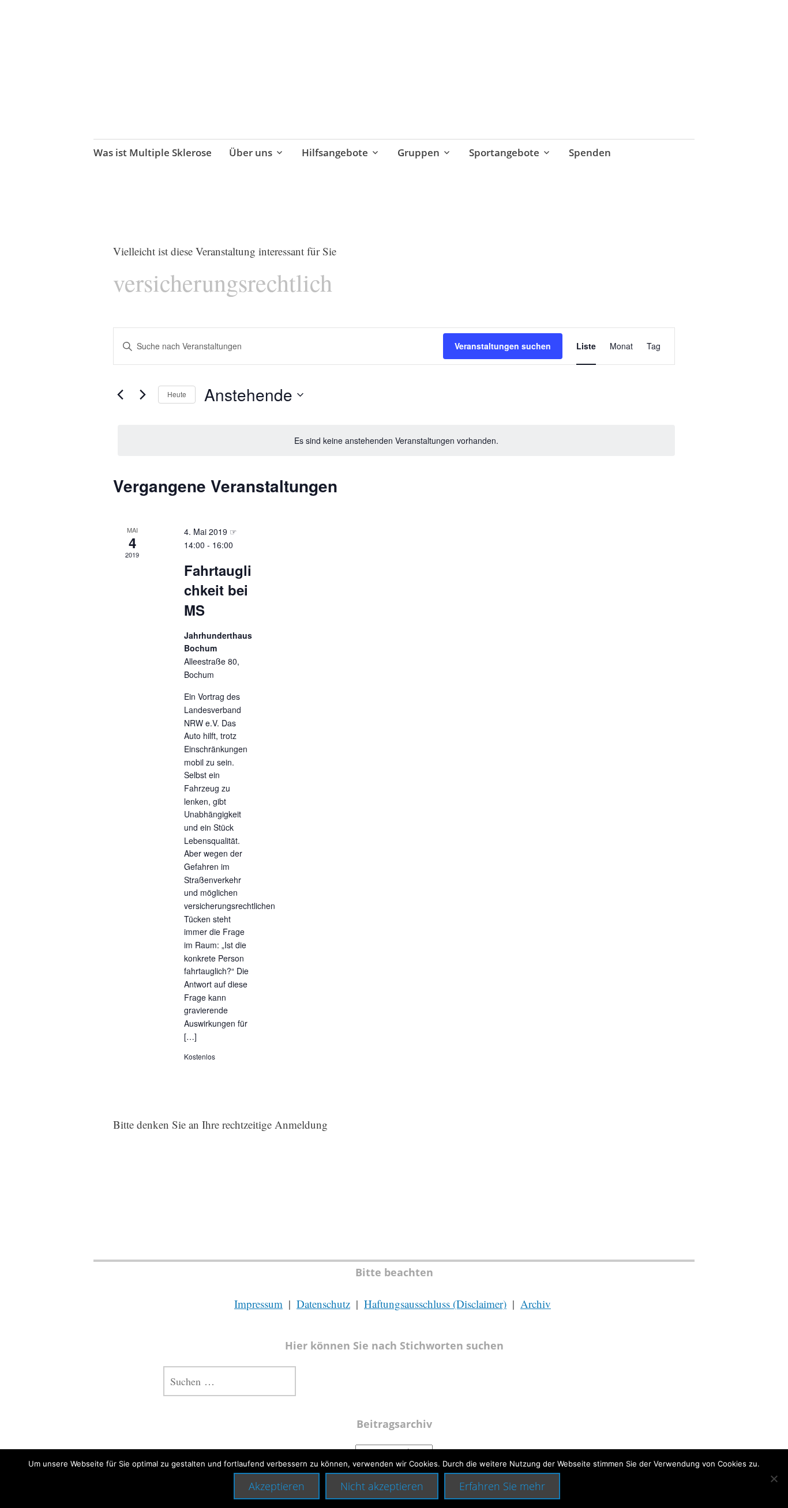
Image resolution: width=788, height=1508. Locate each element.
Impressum (258, 1303)
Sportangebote (504, 152)
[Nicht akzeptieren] (773, 1478)
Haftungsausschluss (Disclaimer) (435, 1303)
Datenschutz (323, 1303)
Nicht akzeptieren (381, 1486)
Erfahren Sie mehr (502, 1486)
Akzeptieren (277, 1486)
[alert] (396, 441)
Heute (176, 394)
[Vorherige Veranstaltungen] (120, 395)
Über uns (250, 152)
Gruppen (418, 152)
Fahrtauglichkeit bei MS (218, 589)
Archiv (535, 1303)
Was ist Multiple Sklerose (152, 152)
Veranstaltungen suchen (503, 346)
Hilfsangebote (335, 152)
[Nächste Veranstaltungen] (142, 395)
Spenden (590, 152)
